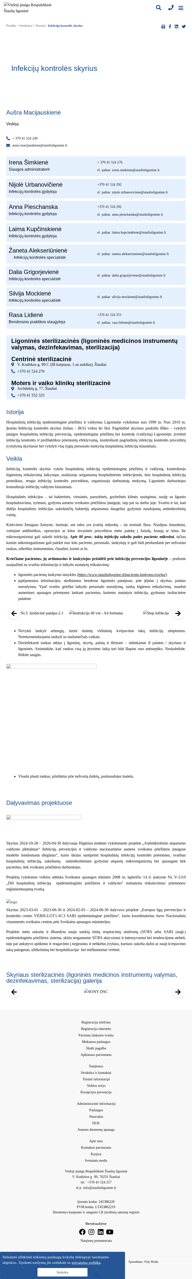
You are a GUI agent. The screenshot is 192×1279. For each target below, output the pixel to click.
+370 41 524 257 (99, 1182)
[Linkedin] (100, 1231)
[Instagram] (91, 1231)
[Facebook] (82, 1231)
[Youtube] (109, 1231)
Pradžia (11, 25)
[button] (14, 613)
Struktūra (25, 25)
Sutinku (62, 1272)
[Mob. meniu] (180, 8)
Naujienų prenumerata (96, 1241)
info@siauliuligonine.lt (99, 1188)
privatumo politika (86, 1263)
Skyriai (40, 25)
